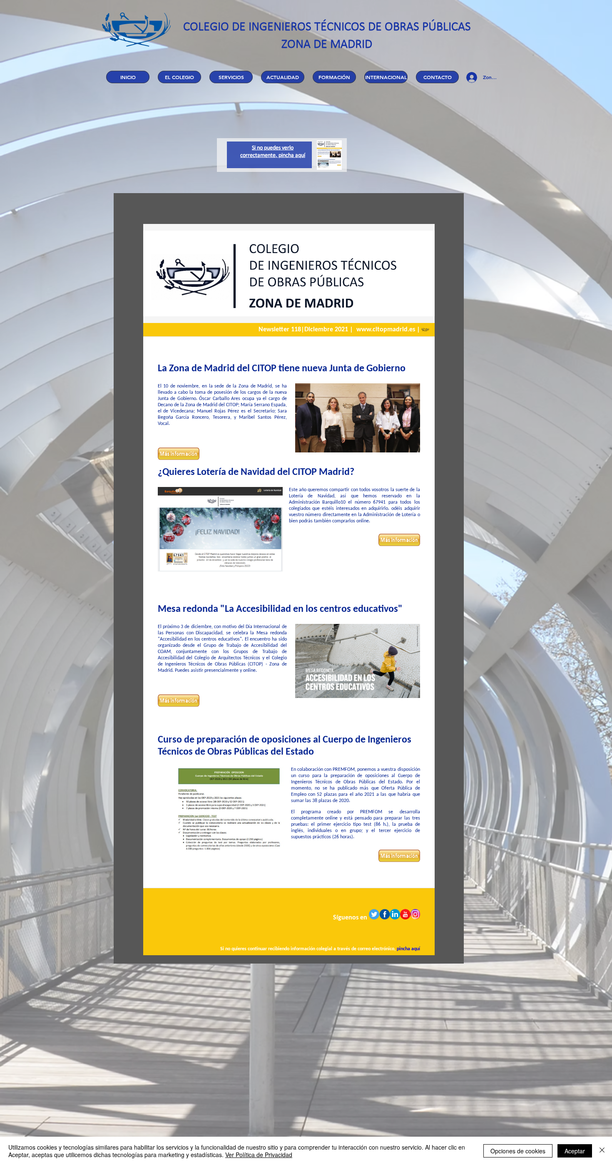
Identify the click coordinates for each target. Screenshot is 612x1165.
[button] (179, 77)
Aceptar (575, 1151)
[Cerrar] (602, 1150)
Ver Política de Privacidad (258, 1154)
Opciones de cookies (517, 1151)
